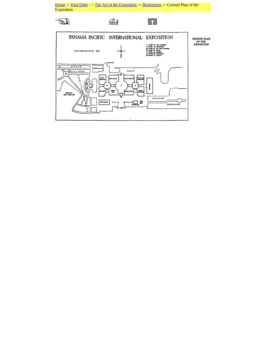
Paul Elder (79, 5)
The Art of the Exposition (116, 5)
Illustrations (151, 5)
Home (60, 5)
